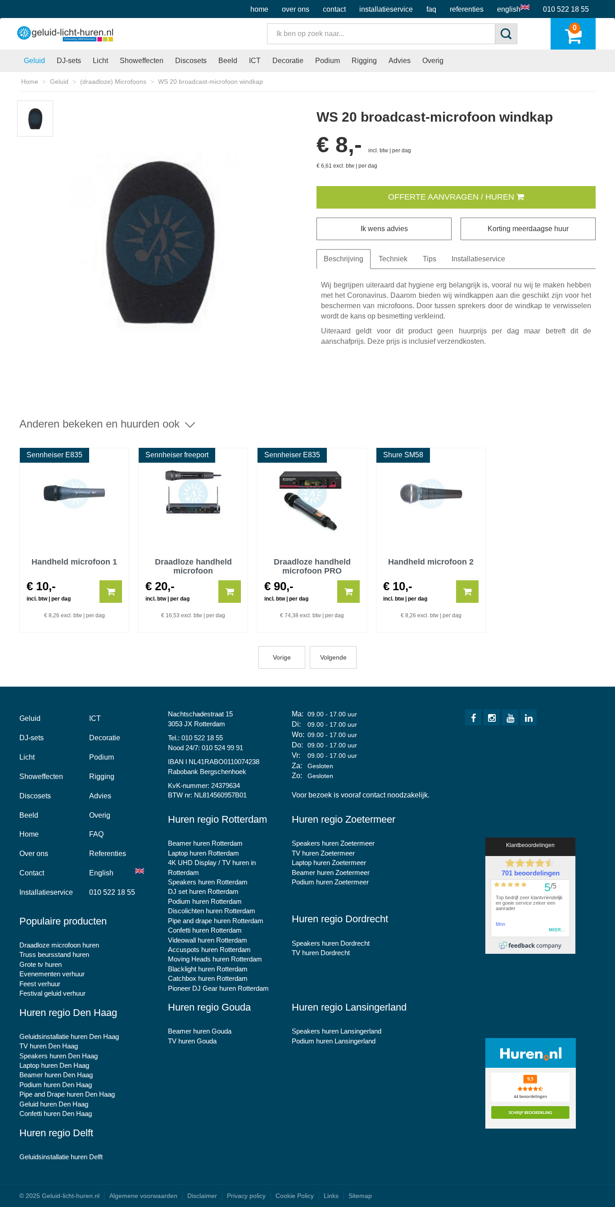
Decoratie (287, 60)
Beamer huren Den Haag (56, 1075)
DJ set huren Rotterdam (203, 891)
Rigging (364, 60)
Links (331, 1195)
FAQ (431, 9)
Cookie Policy (295, 1195)
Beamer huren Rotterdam (205, 843)
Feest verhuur (39, 984)
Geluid (34, 60)
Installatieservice (386, 9)
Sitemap (360, 1195)
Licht (100, 60)
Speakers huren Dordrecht (331, 943)
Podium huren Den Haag (55, 1085)
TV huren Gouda (192, 1041)
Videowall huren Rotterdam (207, 940)
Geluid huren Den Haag (53, 1104)
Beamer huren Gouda (199, 1031)
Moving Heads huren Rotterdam (215, 959)
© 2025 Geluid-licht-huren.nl (59, 1195)
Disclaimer (202, 1195)
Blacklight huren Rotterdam (208, 969)
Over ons (295, 9)
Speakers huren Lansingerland (336, 1031)
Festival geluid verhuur (52, 993)
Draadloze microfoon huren (59, 945)
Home (259, 9)
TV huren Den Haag (48, 1046)
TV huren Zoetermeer (323, 853)
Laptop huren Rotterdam (203, 853)
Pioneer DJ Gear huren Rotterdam (218, 988)
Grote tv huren (40, 964)
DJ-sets (69, 60)
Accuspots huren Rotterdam (209, 949)
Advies (400, 60)
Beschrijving (343, 259)
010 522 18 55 (566, 9)
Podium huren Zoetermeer (330, 882)
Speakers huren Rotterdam (208, 882)
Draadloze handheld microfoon (193, 566)
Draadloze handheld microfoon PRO (312, 566)
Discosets (191, 60)
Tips (429, 259)
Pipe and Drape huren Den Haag (67, 1094)
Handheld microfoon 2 (431, 562)
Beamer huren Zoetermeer (331, 872)
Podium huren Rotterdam (205, 901)
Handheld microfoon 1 (74, 562)
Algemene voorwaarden (143, 1195)
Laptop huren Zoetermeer (329, 862)
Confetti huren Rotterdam (205, 930)
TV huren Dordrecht (321, 952)
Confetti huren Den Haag (55, 1113)
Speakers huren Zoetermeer (333, 843)
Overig (432, 60)
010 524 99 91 (222, 748)
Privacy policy (246, 1195)
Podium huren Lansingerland (333, 1041)
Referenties (467, 9)
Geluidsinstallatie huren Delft (61, 1157)
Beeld (227, 60)
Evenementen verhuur (52, 974)
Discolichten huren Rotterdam (211, 911)
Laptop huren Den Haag (54, 1065)
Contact (334, 9)
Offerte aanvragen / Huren (452, 196)
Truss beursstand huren (54, 954)
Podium (327, 60)
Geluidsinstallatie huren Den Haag (69, 1036)
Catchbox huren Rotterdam (208, 978)
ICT (255, 60)
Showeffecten (141, 60)
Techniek (393, 259)
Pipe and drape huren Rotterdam (215, 921)
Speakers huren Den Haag (58, 1056)
